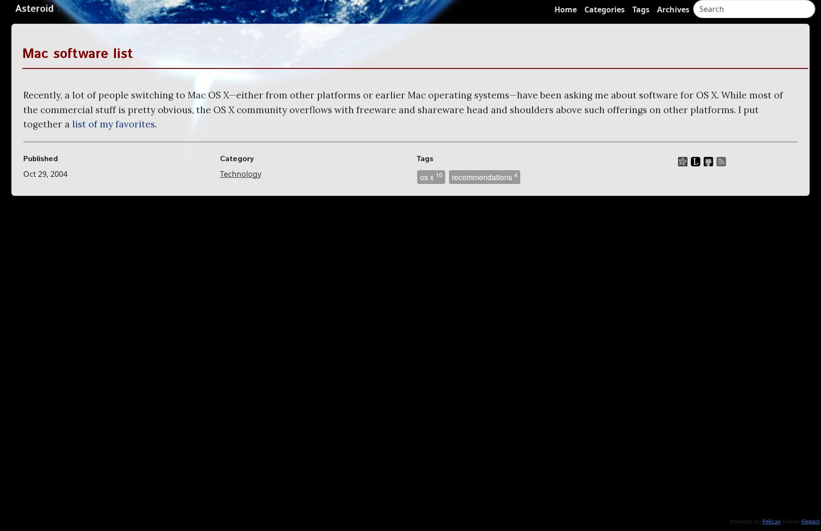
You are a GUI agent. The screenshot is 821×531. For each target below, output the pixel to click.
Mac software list (77, 54)
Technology (240, 174)
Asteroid (34, 9)
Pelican (772, 522)
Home (565, 9)
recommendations (484, 176)
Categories (604, 9)
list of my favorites (113, 124)
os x (431, 176)
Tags (640, 9)
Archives (673, 9)
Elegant (811, 522)
